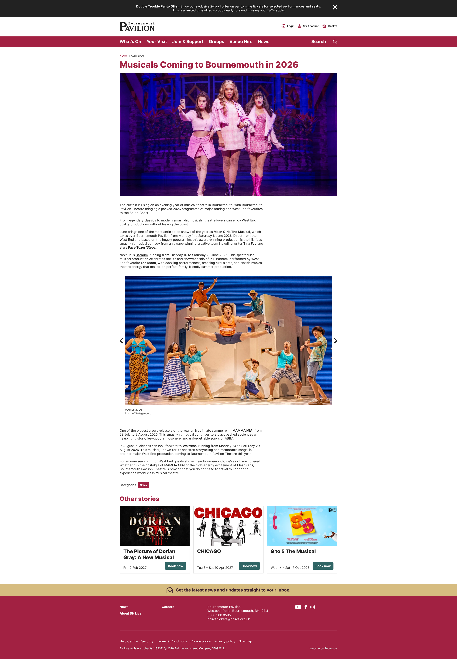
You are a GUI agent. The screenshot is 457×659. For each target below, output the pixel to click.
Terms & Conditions (172, 641)
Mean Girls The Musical (232, 232)
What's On (130, 41)
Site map (245, 641)
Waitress (190, 446)
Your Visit (157, 41)
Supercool (330, 648)
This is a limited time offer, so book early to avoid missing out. (219, 10)
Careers (168, 607)
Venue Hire (240, 41)
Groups (216, 41)
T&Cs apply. (276, 10)
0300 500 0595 (219, 615)
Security (147, 641)
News (263, 41)
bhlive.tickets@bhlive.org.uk (228, 619)
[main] (228, 315)
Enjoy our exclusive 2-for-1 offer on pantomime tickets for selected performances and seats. (228, 6)
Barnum (142, 255)
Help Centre (129, 641)
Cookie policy (200, 641)
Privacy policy (224, 641)
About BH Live (131, 613)
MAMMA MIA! (242, 430)
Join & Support (188, 41)
